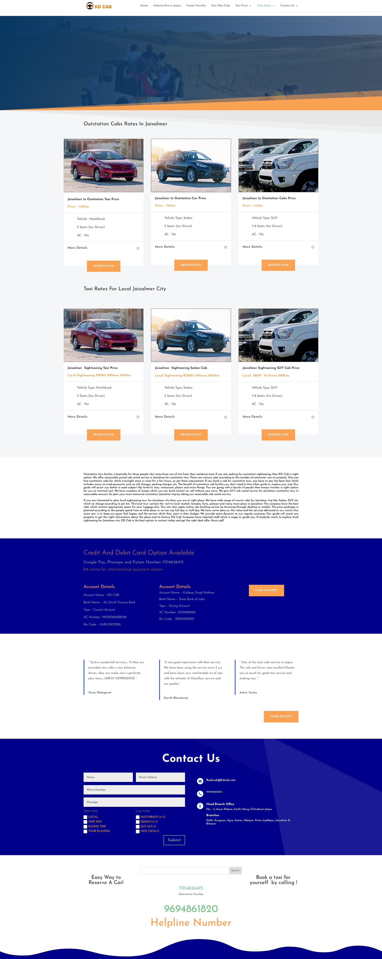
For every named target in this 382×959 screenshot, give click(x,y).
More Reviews (281, 712)
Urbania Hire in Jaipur (167, 5)
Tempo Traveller (196, 5)
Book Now (98, 76)
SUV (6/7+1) (148, 822)
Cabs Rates (264, 5)
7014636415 (191, 884)
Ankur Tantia (248, 688)
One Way (95, 817)
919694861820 (214, 787)
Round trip (97, 822)
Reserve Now (103, 261)
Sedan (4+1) (149, 817)
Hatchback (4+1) (153, 812)
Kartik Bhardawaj (176, 693)
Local (93, 812)
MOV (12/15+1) (150, 826)
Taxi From (241, 5)
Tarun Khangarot (99, 688)
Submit (174, 836)
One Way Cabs (220, 5)
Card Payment (266, 586)
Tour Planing (99, 826)
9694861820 (191, 905)
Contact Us (287, 5)
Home (144, 5)
